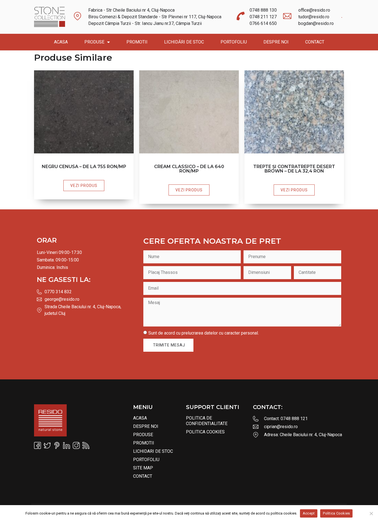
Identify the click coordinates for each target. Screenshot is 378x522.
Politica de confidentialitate (206, 420)
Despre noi (276, 42)
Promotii (136, 42)
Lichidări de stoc (184, 42)
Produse (94, 42)
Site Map (143, 467)
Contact (314, 42)
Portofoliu (234, 42)
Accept (309, 513)
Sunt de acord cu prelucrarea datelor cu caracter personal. (203, 332)
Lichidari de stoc (153, 451)
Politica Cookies (205, 431)
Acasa (61, 42)
